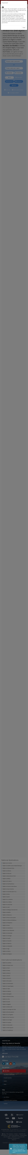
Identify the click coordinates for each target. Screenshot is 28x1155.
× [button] (26, 1145)
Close (24, 27)
